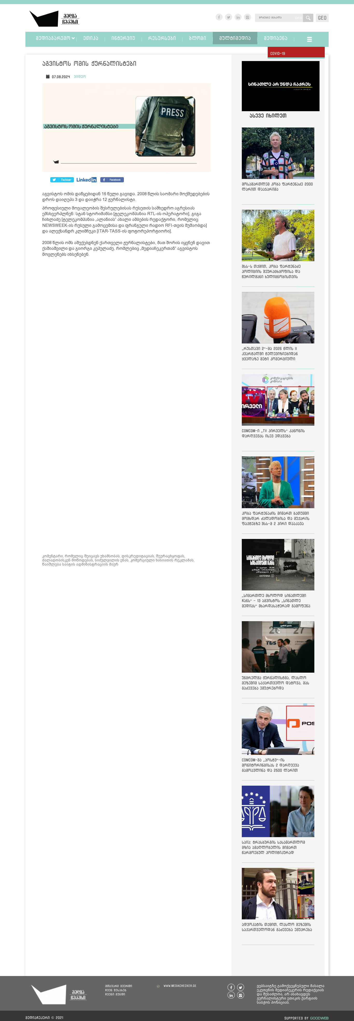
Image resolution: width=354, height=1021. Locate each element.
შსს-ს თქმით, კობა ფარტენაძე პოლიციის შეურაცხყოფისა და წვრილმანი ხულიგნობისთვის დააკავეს (271, 272)
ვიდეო (80, 76)
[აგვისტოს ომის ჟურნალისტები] (126, 128)
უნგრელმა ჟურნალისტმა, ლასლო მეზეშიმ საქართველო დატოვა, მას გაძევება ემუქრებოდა (275, 682)
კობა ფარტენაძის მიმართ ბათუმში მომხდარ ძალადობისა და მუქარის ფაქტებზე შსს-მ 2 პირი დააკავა (275, 518)
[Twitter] (87, 179)
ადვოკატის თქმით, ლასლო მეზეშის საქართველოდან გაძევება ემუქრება (277, 927)
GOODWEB (319, 1018)
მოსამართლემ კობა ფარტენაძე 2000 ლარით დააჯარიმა (277, 187)
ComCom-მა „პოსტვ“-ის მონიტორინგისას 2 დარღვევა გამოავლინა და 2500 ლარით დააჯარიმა (270, 766)
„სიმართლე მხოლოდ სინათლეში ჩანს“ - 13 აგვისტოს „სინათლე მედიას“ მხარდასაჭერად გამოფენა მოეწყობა (276, 601)
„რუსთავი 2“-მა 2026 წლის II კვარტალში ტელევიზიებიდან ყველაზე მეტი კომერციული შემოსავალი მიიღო (270, 354)
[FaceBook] (62, 179)
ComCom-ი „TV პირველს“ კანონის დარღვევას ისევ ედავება (273, 433)
